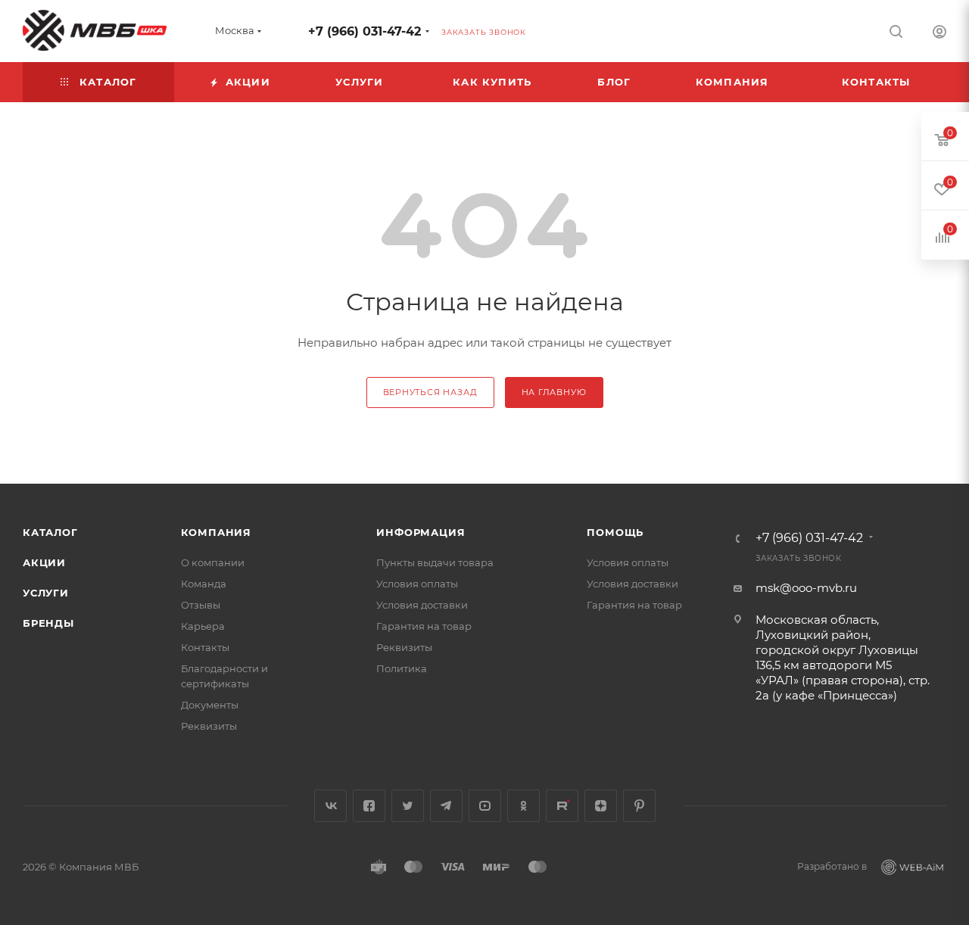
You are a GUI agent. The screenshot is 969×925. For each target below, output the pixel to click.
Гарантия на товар (424, 626)
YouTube (485, 806)
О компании (213, 562)
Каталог (50, 532)
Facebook (369, 806)
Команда (203, 584)
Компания (216, 532)
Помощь (615, 532)
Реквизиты (209, 726)
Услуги (46, 593)
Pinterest (639, 806)
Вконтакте (330, 806)
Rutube (562, 806)
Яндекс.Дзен (600, 806)
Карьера (203, 626)
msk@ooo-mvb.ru (806, 588)
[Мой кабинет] (939, 33)
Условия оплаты (417, 584)
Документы (209, 705)
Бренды (48, 623)
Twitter (407, 806)
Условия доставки (422, 605)
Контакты (205, 647)
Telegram (446, 806)
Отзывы (200, 605)
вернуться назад (430, 392)
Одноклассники (523, 806)
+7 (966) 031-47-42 (364, 31)
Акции (44, 562)
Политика (401, 668)
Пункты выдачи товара (435, 562)
